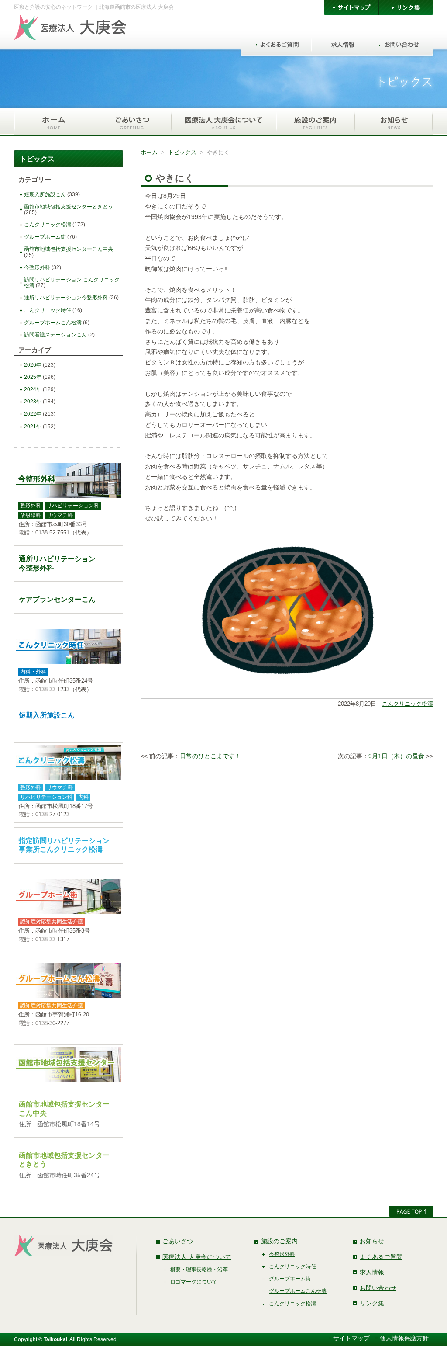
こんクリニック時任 (47, 310)
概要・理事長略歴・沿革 (199, 1269)
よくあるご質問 (381, 1256)
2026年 (32, 365)
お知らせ (372, 1241)
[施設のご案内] (315, 122)
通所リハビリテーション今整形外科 (66, 298)
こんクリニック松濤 (407, 704)
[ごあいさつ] (132, 122)
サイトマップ (351, 1338)
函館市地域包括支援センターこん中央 (68, 249)
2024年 (32, 389)
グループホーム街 (45, 237)
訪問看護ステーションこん (55, 335)
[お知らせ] (393, 122)
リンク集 (372, 1303)
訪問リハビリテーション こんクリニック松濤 (72, 282)
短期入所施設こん (45, 194)
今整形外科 (37, 267)
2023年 (32, 402)
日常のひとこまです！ (210, 756)
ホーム (149, 152)
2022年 (32, 414)
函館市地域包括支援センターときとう (68, 207)
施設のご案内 (279, 1241)
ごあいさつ (177, 1241)
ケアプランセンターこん (57, 599)
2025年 (32, 377)
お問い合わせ (378, 1287)
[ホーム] (53, 122)
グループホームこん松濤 (53, 322)
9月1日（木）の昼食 (396, 756)
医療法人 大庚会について (196, 1256)
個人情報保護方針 (404, 1338)
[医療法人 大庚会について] (223, 122)
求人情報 (372, 1272)
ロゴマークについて (193, 1282)
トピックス (182, 152)
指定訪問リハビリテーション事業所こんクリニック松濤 (64, 845)
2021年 (32, 426)
